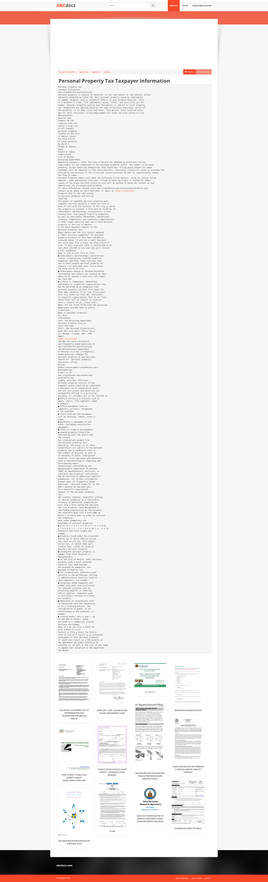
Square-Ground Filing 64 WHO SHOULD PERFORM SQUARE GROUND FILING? (150, 776)
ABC (66, 5)
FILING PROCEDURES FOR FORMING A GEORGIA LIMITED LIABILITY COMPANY (188, 769)
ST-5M (112, 831)
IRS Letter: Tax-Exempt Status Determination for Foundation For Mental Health (74, 714)
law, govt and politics (67, 72)
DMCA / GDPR (197, 878)
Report (190, 71)
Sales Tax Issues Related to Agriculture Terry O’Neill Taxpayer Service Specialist (150, 819)
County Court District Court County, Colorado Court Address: (112, 772)
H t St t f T (150, 692)
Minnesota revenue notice (188, 710)
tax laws (107, 72)
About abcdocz (181, 878)
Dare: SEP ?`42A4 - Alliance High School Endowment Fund (112, 711)
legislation (96, 72)
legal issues (83, 72)
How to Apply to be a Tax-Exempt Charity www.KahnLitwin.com (74, 778)
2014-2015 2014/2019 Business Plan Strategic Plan (74, 842)
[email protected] (124, 191)
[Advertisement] (134, 44)
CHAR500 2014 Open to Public (188, 828)
